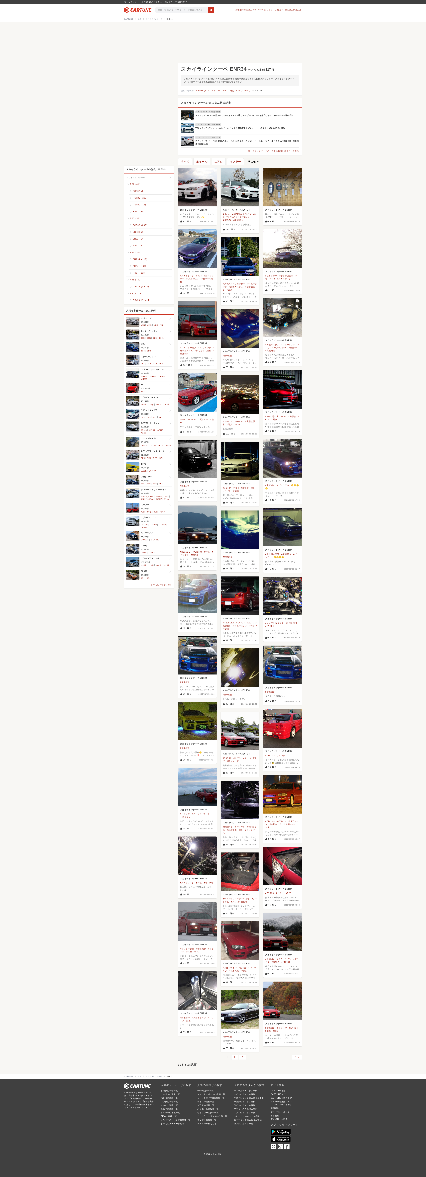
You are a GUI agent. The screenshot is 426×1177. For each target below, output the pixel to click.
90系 (156, 512)
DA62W (162, 525)
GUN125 (145, 540)
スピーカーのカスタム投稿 (247, 1116)
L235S (144, 553)
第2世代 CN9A (162, 499)
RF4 (161, 364)
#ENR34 (192, 419)
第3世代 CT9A (147, 497)
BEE (155, 484)
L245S (152, 553)
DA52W (153, 525)
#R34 (199, 276)
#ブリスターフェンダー (234, 284)
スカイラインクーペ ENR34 (193, 210)
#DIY (267, 755)
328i (143, 338)
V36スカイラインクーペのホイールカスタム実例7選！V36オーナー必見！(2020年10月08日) (240, 128)
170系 (166, 405)
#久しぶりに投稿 (203, 350)
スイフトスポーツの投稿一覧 (211, 1094)
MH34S (153, 376)
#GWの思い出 (272, 416)
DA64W (144, 527)
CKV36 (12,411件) (205, 90)
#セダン (237, 758)
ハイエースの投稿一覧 (208, 1109)
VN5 (156, 325)
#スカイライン (187, 276)
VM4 (143, 325)
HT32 (160, 445)
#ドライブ (227, 421)
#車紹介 (194, 555)
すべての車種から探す (161, 585)
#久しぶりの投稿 (239, 902)
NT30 (168, 445)
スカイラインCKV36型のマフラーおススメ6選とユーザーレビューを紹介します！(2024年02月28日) (244, 115)
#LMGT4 (227, 220)
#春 (206, 883)
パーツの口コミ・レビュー (271, 10)
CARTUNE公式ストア (281, 1098)
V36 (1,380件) (243, 90)
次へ (297, 1057)
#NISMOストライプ (241, 214)
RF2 (149, 364)
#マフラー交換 (187, 949)
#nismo (226, 214)
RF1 (143, 364)
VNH (162, 325)
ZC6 (143, 351)
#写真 (274, 419)
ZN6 (143, 392)
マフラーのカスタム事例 (245, 1109)
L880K (144, 471)
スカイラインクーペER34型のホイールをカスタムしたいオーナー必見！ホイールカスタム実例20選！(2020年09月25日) (247, 142)
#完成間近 (270, 350)
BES (161, 484)
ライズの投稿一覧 (205, 1101)
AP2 (148, 578)
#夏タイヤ (203, 419)
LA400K (152, 471)
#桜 (211, 883)
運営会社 (275, 1115)
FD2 (155, 417)
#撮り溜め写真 (272, 554)
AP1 (142, 578)
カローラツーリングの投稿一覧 (212, 1116)
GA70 (163, 512)
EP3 (148, 417)
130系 (143, 405)
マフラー (235, 161)
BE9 (148, 484)
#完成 (229, 290)
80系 (149, 512)
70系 (143, 512)
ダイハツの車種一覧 (170, 1112)
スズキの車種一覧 (169, 1109)
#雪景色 (275, 962)
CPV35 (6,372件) (225, 90)
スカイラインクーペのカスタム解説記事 (206, 102)
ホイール (201, 161)
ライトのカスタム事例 (244, 1105)
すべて (257, 91)
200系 (166, 565)
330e (161, 338)
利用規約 (275, 1108)
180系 (158, 565)
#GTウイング (204, 347)
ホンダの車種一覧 (169, 1098)
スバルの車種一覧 (169, 1105)
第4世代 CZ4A (147, 499)
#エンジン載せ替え (274, 623)
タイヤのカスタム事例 (244, 1094)
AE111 (143, 433)
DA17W (144, 525)
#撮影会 (292, 416)
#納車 (236, 491)
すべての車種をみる (206, 1123)
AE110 (160, 430)
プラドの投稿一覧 (205, 1105)
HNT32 (153, 445)
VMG (149, 325)
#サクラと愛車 (286, 276)
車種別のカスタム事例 (246, 10)
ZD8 (149, 351)
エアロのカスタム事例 (244, 1112)
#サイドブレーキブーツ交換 (236, 899)
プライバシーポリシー (281, 1112)
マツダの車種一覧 (169, 1101)
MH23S (144, 376)
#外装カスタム (236, 287)
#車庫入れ (234, 971)
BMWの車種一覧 (169, 1116)
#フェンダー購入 (188, 347)
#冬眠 (243, 971)
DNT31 (144, 445)
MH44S (144, 379)
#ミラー (280, 893)
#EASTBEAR (192, 279)
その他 (254, 162)
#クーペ (247, 758)
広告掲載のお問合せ (280, 1119)
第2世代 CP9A (162, 497)
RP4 (161, 458)
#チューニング (240, 626)
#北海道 (245, 488)
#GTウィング (278, 755)
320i (155, 338)
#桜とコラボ (271, 276)
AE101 (152, 430)
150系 (158, 405)
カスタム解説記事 (293, 10)
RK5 (143, 458)
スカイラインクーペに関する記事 (208, 112)
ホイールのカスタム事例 (245, 1091)
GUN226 (155, 540)
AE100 (144, 430)
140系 (151, 405)
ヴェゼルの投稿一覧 (206, 1120)
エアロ (218, 161)
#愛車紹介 (238, 220)
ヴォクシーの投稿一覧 (208, 1112)
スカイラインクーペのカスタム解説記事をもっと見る (273, 151)
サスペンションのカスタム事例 (249, 1098)
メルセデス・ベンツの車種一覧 (176, 1120)
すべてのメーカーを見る (172, 1123)
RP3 (155, 458)
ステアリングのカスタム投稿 (248, 1120)
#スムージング (288, 344)
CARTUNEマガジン (280, 1094)
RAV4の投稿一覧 (205, 1091)
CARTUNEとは (278, 1091)
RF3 (155, 364)
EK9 (142, 417)
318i (149, 338)
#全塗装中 (294, 347)
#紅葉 (275, 1031)
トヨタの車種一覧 (169, 1091)
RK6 (149, 458)
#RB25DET (185, 552)
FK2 (161, 417)
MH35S (162, 376)
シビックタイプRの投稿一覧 (210, 1098)
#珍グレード (233, 761)
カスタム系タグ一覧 (243, 1123)
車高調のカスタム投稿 (244, 1101)
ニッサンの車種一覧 (170, 1094)
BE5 (142, 484)
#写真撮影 (232, 830)
